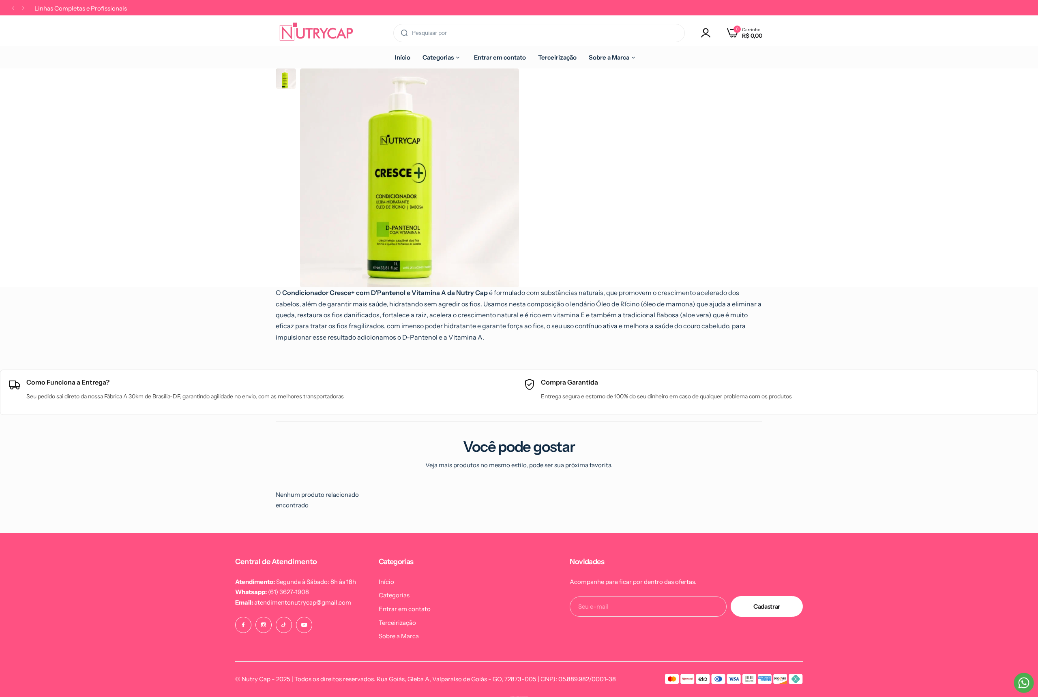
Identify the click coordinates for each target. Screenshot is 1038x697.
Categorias (394, 595)
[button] (542, 90)
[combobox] (539, 33)
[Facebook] (243, 625)
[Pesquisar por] (404, 33)
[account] (708, 33)
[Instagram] (263, 625)
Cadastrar (766, 606)
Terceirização (397, 622)
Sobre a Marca (399, 636)
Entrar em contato (405, 609)
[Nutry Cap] (316, 33)
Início (386, 582)
